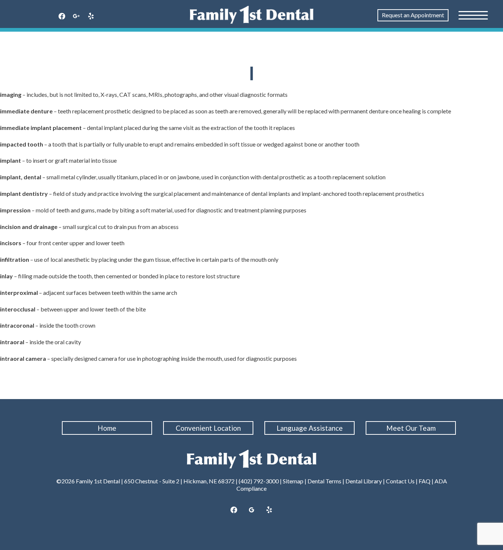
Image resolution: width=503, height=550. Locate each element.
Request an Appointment (413, 14)
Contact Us (400, 480)
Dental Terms (324, 480)
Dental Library (363, 480)
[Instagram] (76, 16)
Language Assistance (310, 428)
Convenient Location (208, 428)
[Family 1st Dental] (252, 15)
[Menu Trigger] (473, 14)
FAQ (424, 480)
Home (107, 428)
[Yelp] (91, 16)
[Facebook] (61, 16)
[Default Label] (269, 510)
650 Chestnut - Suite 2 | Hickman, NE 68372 (179, 480)
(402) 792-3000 (259, 480)
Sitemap (293, 480)
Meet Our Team (411, 428)
